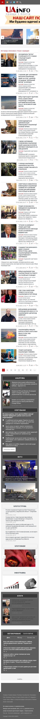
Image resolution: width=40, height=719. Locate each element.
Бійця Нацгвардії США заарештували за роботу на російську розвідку (27, 273)
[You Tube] (17, 2)
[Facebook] (10, 2)
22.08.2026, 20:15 (11, 535)
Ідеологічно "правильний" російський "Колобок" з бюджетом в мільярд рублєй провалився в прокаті (23, 618)
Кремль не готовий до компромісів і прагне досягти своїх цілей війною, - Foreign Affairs (23, 401)
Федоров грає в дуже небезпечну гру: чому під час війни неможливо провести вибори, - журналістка (24, 384)
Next (38, 37)
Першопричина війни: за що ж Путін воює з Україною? (23, 609)
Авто (26, 697)
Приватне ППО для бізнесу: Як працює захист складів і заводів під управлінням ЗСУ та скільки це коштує (24, 392)
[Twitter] (14, 2)
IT (29, 697)
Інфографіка (20, 573)
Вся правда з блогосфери (8, 51)
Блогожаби (20, 546)
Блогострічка (20, 506)
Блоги (20, 596)
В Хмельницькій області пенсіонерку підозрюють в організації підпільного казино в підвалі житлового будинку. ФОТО (20, 478)
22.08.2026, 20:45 (11, 522)
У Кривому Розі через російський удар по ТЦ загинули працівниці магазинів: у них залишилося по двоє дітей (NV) (21, 526)
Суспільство (26, 695)
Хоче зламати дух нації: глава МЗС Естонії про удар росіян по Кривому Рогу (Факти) (20, 538)
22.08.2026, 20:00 (11, 540)
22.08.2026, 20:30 (11, 529)
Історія (18, 697)
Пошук (19, 51)
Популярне (28, 634)
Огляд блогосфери (19, 699)
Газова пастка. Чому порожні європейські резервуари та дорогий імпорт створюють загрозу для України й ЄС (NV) (19, 518)
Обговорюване (14, 634)
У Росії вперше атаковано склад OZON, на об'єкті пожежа (10, 41)
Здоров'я (33, 697)
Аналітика (20, 378)
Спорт (4, 699)
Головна (5, 695)
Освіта (22, 697)
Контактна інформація (14, 713)
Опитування (20, 410)
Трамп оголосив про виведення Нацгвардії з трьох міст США (27, 208)
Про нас (5, 713)
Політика (19, 695)
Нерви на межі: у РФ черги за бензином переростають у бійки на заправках (17, 500)
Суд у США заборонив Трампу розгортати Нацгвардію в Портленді (27, 292)
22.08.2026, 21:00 (11, 515)
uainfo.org (22, 708)
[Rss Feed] (7, 2)
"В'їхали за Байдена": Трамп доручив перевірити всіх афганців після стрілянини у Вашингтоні (28, 228)
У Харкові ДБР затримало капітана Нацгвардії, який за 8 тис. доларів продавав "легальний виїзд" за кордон (27, 78)
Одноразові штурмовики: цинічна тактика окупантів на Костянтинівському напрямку (22, 601)
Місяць (19, 637)
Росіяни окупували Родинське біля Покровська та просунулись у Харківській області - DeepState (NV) (21, 511)
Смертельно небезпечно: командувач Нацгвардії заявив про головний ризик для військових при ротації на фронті (27, 187)
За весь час (31, 637)
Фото (20, 457)
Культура (8, 697)
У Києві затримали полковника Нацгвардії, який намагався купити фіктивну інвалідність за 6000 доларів (28, 145)
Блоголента (28, 699)
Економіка (32, 695)
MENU (2, 2)
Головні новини (12, 695)
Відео (12, 699)
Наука (13, 697)
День (8, 637)
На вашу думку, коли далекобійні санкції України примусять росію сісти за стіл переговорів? (18, 415)
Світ (4, 697)
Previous (2, 37)
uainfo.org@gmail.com (26, 713)
